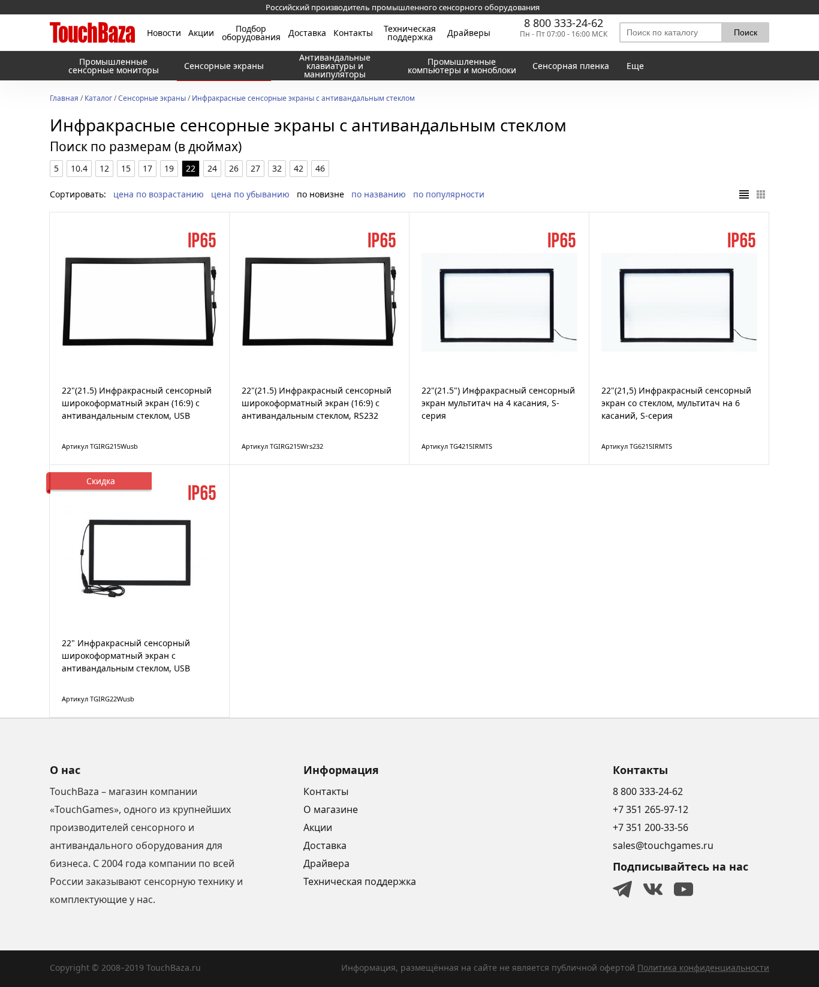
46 (320, 168)
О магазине (330, 809)
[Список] (744, 194)
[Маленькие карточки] (761, 194)
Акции (201, 33)
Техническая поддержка (410, 33)
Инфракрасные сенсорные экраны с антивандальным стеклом (303, 99)
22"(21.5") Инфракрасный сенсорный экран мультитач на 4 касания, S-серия (498, 403)
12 (104, 168)
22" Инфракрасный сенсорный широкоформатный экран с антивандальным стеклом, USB (126, 655)
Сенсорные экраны (152, 99)
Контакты (353, 33)
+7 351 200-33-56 (650, 827)
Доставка (307, 33)
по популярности (448, 194)
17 (147, 168)
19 (169, 168)
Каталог (98, 99)
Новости (164, 33)
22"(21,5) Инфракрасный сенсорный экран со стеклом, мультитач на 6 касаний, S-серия (676, 403)
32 (277, 168)
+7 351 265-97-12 (650, 809)
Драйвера (326, 863)
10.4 (79, 168)
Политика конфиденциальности (703, 967)
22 (190, 168)
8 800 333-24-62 (563, 22)
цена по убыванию (250, 194)
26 (234, 168)
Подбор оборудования (251, 33)
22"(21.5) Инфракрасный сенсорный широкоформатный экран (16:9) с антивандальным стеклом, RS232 (317, 403)
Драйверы (468, 33)
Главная (64, 99)
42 (298, 168)
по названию (378, 194)
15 (126, 168)
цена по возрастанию (158, 194)
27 (255, 168)
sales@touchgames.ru (663, 845)
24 (212, 168)
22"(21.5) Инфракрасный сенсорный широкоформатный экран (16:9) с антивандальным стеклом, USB (137, 403)
